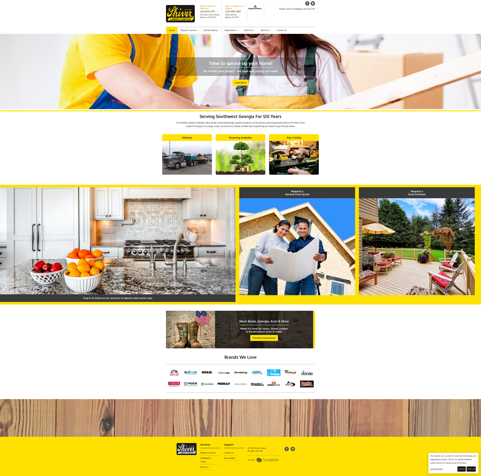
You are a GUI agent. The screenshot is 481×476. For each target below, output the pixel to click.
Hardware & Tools (205, 460)
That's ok (471, 469)
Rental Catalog (210, 30)
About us (204, 467)
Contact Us (282, 30)
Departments (231, 30)
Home (171, 30)
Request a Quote (189, 30)
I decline (461, 469)
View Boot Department (264, 338)
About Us (265, 30)
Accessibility (229, 458)
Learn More (240, 82)
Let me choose (436, 469)
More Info (249, 30)
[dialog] (453, 463)
